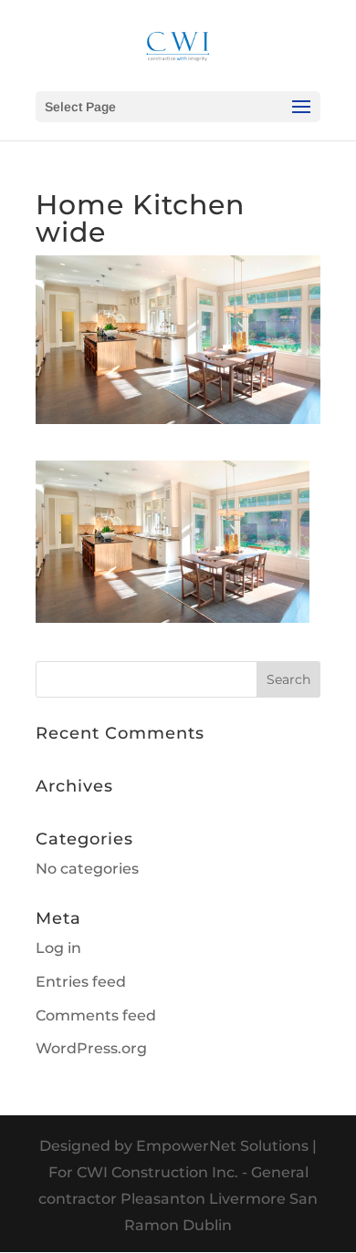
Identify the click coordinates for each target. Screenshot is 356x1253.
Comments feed (96, 1015)
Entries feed (81, 981)
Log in (58, 948)
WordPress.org (91, 1048)
